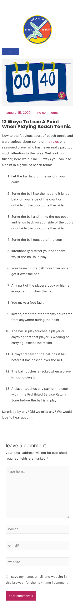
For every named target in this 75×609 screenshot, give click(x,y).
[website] (37, 562)
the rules (52, 141)
